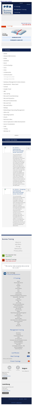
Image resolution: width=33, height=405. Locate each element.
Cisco (5, 67)
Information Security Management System (18, 340)
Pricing (18, 246)
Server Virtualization (9, 124)
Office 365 (6, 112)
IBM (5, 91)
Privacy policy (18, 251)
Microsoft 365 (7, 103)
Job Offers (18, 244)
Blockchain (18, 333)
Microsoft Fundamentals (10, 100)
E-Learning (18, 334)
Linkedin (9, 370)
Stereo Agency (19, 402)
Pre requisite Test (11, 255)
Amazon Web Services (10, 56)
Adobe (5, 53)
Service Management (18, 347)
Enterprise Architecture (18, 335)
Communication (8, 74)
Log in (21, 3)
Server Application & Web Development (14, 121)
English (28, 4)
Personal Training (11, 260)
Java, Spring (7, 93)
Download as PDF (16, 37)
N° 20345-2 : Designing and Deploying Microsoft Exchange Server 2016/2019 (19, 192)
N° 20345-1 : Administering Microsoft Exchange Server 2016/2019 (18, 150)
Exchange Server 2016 (9, 79)
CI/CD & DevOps (8, 65)
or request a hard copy (16, 40)
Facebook (18, 370)
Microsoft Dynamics (9, 98)
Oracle (5, 117)
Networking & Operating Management (14, 110)
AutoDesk (6, 60)
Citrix (5, 70)
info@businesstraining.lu (6, 390)
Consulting (17, 12)
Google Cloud (7, 89)
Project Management (18, 343)
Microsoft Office (8, 105)
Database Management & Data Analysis (14, 82)
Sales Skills (18, 344)
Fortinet (6, 86)
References (18, 248)
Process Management (18, 341)
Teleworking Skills (18, 348)
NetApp (6, 107)
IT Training (17, 6)
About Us (18, 242)
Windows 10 (7, 131)
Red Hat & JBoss (8, 119)
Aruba (5, 58)
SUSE (5, 126)
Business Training (8, 239)
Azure (5, 63)
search (16, 135)
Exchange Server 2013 (9, 76)
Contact (4, 378)
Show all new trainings (7, 358)
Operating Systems (9, 114)
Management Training (20, 9)
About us (16, 15)
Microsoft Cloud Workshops (11, 96)
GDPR (18, 337)
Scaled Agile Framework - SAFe (18, 345)
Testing (6, 128)
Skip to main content (6, 1)
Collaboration (7, 72)
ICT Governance (18, 338)
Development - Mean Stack (11, 84)
